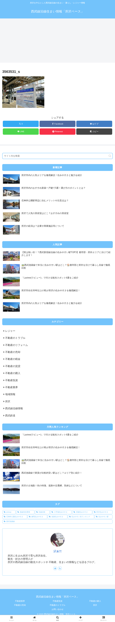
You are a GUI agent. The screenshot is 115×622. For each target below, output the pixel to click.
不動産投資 (57, 601)
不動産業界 (20, 601)
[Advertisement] (57, 41)
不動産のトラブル (57, 605)
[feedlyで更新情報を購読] (55, 568)
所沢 (95, 605)
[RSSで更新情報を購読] (60, 568)
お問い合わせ (57, 609)
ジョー (57, 550)
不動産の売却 (20, 605)
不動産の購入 (95, 601)
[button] (94, 131)
